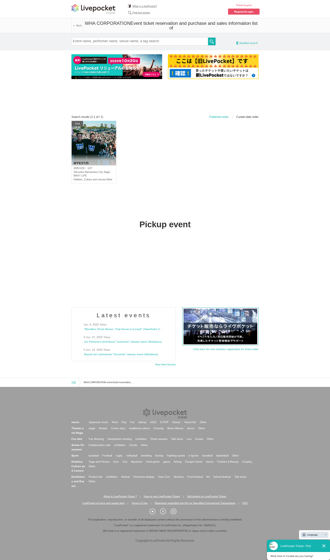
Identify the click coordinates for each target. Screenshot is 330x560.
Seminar (179, 476)
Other (203, 422)
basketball (222, 455)
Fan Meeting (96, 438)
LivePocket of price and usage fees (103, 503)
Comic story (118, 428)
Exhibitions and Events (78, 481)
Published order (219, 116)
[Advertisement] (165, 99)
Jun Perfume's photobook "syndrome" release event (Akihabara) (123, 341)
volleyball (131, 455)
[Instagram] (175, 511)
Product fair (96, 476)
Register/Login (243, 11)
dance (190, 428)
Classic (176, 422)
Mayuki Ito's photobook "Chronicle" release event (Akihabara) (121, 354)
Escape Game (193, 461)
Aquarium (136, 461)
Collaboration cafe (100, 445)
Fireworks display (143, 476)
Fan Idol (76, 438)
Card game (153, 461)
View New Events (165, 364)
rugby (119, 455)
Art (208, 476)
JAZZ (153, 422)
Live (189, 438)
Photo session (158, 438)
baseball (94, 455)
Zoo (125, 461)
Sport (74, 455)
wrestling (146, 455)
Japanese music (98, 422)
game (166, 461)
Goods (199, 438)
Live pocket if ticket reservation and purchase (93, 9)
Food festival (195, 476)
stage (92, 428)
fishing (178, 461)
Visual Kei (190, 422)
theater (103, 428)
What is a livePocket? (145, 6)
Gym (116, 461)
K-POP (164, 422)
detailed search (248, 43)
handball (207, 455)
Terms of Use (140, 503)
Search (212, 41)
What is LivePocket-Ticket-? (120, 496)
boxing (159, 455)
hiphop (142, 422)
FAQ (245, 503)
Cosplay (247, 461)
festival (125, 476)
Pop (124, 422)
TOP (73, 382)
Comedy (159, 428)
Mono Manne (175, 428)
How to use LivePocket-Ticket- (162, 496)
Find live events (141, 12)
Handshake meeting (120, 438)
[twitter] (154, 511)
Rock (115, 422)
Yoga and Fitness (99, 461)
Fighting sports (176, 455)
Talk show (177, 438)
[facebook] (165, 511)
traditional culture (139, 428)
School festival (222, 476)
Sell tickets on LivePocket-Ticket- (207, 496)
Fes (132, 422)
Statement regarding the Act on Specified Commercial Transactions (194, 503)
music (75, 422)
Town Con (164, 476)
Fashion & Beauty (228, 461)
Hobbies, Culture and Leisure (78, 466)
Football (107, 455)
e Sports (193, 455)
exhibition (141, 438)
